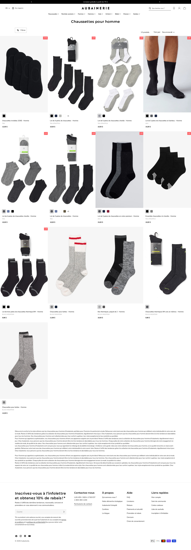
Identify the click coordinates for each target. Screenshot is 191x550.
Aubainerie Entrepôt (109, 505)
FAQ (128, 497)
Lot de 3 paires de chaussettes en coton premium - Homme (118, 216)
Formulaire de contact (83, 504)
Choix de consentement (135, 521)
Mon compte (156, 497)
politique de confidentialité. (36, 522)
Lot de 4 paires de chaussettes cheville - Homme (19, 216)
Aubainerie (25, 541)
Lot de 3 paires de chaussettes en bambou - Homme (163, 121)
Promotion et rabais (134, 513)
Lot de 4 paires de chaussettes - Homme (64, 121)
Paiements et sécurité (135, 509)
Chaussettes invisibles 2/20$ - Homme (15, 121)
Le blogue (105, 513)
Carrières (105, 509)
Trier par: (157, 32)
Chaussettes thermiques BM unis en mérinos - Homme (164, 312)
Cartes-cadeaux (157, 505)
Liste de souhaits (157, 509)
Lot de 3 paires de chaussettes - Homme (64, 216)
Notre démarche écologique (112, 501)
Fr (7, 8)
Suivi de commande (158, 501)
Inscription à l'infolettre (159, 513)
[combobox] (161, 8)
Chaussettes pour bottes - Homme (62, 312)
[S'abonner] (64, 512)
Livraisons (130, 501)
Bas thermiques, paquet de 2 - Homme (111, 312)
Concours (130, 517)
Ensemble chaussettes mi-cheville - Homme (160, 216)
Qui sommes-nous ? (109, 497)
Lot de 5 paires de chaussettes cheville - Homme (115, 121)
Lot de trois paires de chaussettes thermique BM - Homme (22, 312)
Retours (129, 505)
